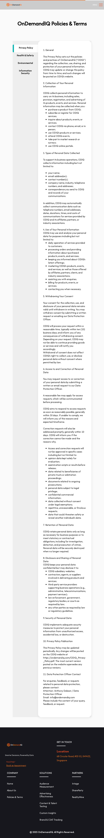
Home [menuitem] (10, 783)
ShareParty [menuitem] (77, 790)
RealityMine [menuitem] (78, 797)
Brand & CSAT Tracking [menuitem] (51, 819)
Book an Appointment (16, 765)
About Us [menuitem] (11, 790)
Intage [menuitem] (75, 783)
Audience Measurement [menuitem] (47, 785)
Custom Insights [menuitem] (48, 813)
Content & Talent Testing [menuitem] (48, 804)
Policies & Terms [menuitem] (15, 797)
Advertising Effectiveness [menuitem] (46, 795)
